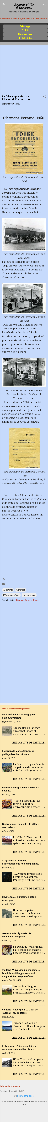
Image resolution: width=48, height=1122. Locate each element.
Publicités (25, 38)
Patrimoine (25, 34)
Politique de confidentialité (12, 1091)
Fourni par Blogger (25, 1096)
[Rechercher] (44, 5)
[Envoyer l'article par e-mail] (3, 585)
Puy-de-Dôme (29, 595)
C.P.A (25, 30)
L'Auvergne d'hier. (11, 595)
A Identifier (8, 590)
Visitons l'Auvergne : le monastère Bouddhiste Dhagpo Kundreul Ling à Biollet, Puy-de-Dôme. (21, 973)
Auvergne (20, 590)
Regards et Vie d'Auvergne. (24, 5)
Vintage (25, 26)
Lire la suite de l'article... (29, 742)
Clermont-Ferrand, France (28, 600)
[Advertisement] (24, 71)
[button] (44, 97)
